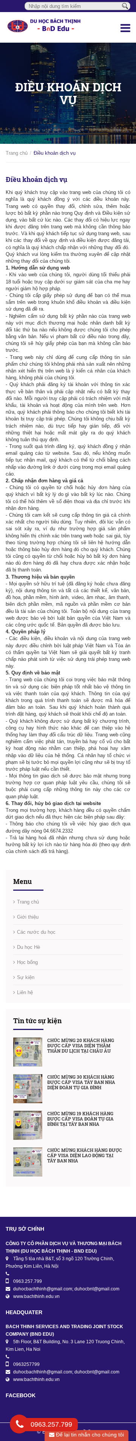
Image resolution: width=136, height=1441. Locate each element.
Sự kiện (25, 977)
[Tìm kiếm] (125, 5)
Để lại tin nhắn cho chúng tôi (89, 1435)
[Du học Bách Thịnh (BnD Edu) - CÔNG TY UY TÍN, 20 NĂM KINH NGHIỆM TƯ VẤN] (45, 27)
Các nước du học (36, 932)
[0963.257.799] (19, 1425)
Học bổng (27, 962)
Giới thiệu (28, 917)
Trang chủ (17, 153)
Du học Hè (28, 947)
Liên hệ (25, 992)
